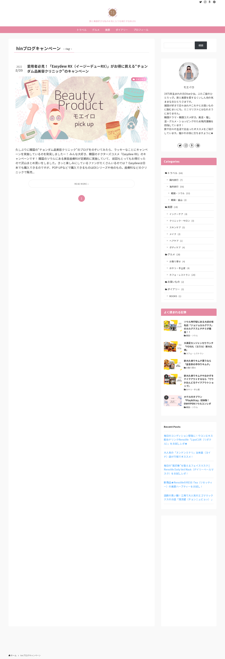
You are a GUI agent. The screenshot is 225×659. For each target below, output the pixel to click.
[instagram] (205, 2)
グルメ (174, 254)
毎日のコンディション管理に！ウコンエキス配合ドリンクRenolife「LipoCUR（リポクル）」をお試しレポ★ (188, 439)
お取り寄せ (177, 261)
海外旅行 (176, 186)
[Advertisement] (189, 571)
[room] (209, 2)
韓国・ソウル (180, 193)
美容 (173, 207)
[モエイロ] (112, 12)
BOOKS (175, 296)
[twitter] (200, 2)
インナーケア (178, 214)
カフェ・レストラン (182, 274)
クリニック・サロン (181, 220)
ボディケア (177, 247)
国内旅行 (176, 180)
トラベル (175, 173)
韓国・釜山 (179, 200)
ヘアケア (176, 240)
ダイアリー (176, 289)
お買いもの (176, 281)
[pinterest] (214, 2)
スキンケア (177, 227)
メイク (174, 234)
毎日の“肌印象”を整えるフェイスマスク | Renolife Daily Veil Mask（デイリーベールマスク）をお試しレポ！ (189, 469)
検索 (200, 45)
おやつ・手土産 (179, 268)
